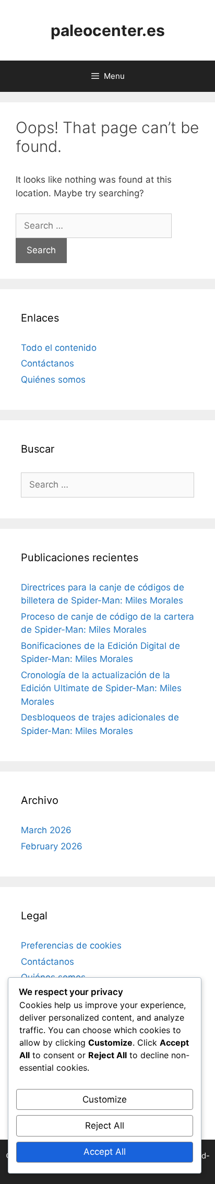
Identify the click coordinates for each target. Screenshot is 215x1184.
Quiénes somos (53, 379)
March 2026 (46, 830)
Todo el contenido (59, 347)
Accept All (104, 1151)
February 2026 (51, 846)
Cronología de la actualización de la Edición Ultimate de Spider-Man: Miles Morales (101, 688)
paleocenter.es (108, 30)
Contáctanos (47, 363)
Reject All (104, 1125)
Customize (104, 1099)
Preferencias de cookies (71, 945)
